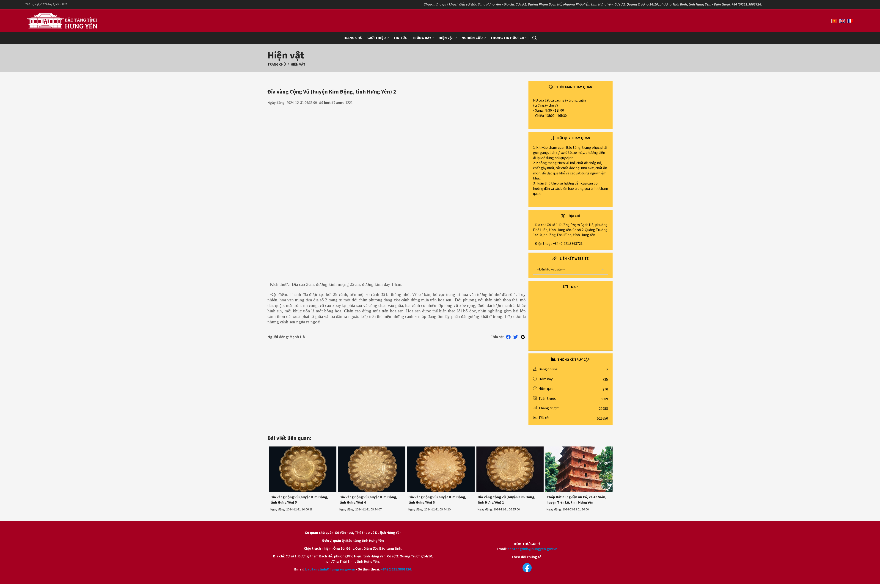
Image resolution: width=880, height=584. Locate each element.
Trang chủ (276, 64)
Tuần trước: (547, 398)
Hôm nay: (546, 379)
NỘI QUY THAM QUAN (573, 137)
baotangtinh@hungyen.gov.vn (330, 569)
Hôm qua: (546, 388)
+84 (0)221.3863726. (396, 569)
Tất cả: (544, 417)
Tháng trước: (549, 408)
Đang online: (548, 369)
